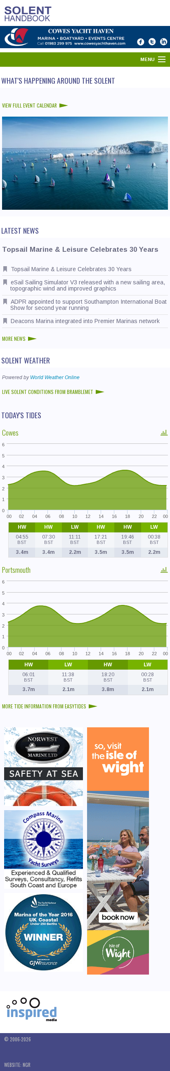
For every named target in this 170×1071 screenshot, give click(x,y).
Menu (147, 59)
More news (14, 338)
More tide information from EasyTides (44, 706)
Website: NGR (17, 1065)
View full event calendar (29, 105)
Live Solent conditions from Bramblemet (47, 391)
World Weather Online (55, 377)
